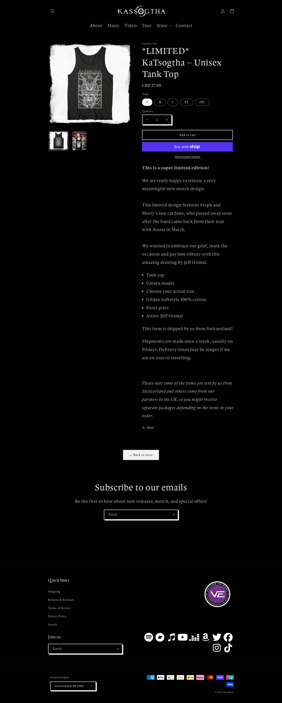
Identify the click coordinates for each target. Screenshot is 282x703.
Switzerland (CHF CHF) (69, 686)
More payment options (187, 156)
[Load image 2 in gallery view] (79, 140)
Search (52, 624)
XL (187, 102)
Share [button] (150, 427)
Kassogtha (228, 692)
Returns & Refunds (61, 600)
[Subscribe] (173, 515)
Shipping (54, 591)
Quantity (147, 111)
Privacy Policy (57, 616)
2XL (202, 102)
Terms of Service (59, 608)
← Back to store (141, 455)
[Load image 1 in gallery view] (58, 140)
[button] (52, 11)
